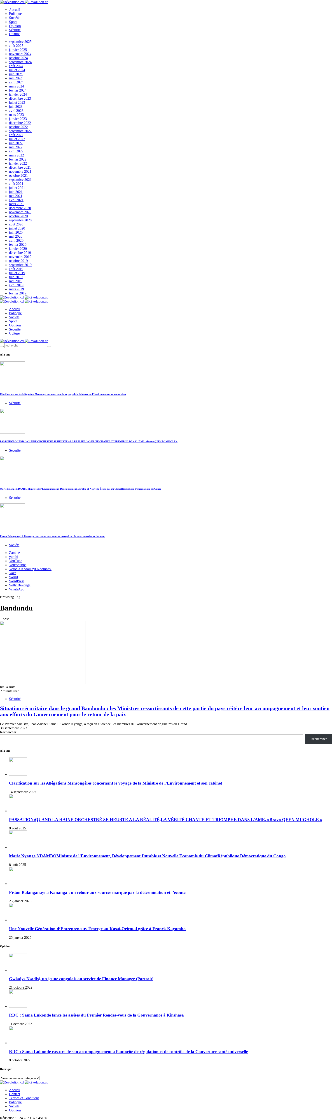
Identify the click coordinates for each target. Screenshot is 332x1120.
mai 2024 (15, 78)
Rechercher (8, 732)
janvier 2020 (18, 248)
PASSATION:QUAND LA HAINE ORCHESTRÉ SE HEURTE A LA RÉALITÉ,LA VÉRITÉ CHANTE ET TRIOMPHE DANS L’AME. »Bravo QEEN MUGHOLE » (89, 441)
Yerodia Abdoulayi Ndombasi (30, 569)
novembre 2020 (20, 212)
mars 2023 (16, 115)
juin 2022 (16, 143)
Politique (15, 14)
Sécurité (15, 30)
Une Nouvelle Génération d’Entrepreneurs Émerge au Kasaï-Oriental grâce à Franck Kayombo (97, 928)
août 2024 (16, 66)
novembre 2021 (20, 171)
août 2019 (16, 269)
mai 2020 (15, 236)
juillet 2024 (17, 70)
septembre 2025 (20, 42)
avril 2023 (16, 110)
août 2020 (16, 224)
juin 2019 (16, 277)
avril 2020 (16, 240)
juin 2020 (16, 232)
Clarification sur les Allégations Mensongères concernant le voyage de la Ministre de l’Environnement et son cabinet (63, 394)
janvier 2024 (18, 94)
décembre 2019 (20, 253)
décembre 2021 (20, 167)
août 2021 (16, 184)
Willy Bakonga (19, 585)
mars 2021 (16, 204)
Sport (13, 22)
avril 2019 (16, 285)
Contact (14, 1094)
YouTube (15, 561)
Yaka (12, 573)
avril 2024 (16, 82)
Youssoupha (17, 565)
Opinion (15, 26)
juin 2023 (16, 106)
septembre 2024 (20, 62)
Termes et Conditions (24, 1098)
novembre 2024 (20, 54)
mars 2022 (16, 155)
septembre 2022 (20, 131)
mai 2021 (15, 196)
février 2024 (17, 90)
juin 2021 (16, 192)
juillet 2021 (17, 188)
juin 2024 (16, 74)
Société (14, 18)
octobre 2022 (18, 127)
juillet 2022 (17, 139)
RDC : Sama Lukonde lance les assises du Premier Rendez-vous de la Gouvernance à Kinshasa (96, 1015)
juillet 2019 (17, 273)
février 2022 (17, 159)
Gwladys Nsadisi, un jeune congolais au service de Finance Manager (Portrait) (81, 978)
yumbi (13, 557)
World (13, 577)
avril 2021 (16, 200)
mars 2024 (16, 86)
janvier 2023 (18, 119)
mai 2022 (15, 147)
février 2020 (17, 244)
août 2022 (16, 135)
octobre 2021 (18, 175)
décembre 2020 (20, 208)
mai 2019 (15, 281)
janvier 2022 (18, 163)
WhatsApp (16, 589)
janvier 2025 (18, 50)
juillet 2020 (17, 228)
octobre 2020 (18, 216)
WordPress (16, 581)
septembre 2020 (20, 220)
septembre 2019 (20, 265)
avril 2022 (16, 151)
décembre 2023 (20, 98)
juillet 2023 (17, 102)
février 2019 (17, 293)
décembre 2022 (20, 123)
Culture (14, 34)
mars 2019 (16, 289)
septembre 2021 (20, 179)
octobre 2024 (18, 58)
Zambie (14, 553)
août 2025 (16, 46)
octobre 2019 (18, 261)
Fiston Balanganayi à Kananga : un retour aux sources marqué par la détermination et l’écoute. (52, 536)
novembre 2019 (20, 257)
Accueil (14, 9)
